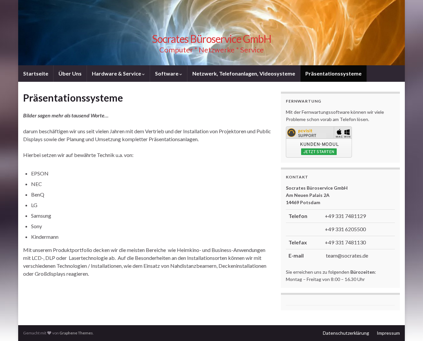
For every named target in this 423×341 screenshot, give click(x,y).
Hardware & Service (117, 73)
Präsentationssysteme (333, 73)
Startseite (35, 73)
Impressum (388, 333)
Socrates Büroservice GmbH (211, 38)
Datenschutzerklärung (346, 333)
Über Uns (70, 73)
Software (167, 73)
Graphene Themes (76, 332)
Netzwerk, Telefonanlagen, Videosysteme (243, 73)
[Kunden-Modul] (319, 141)
